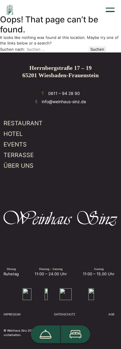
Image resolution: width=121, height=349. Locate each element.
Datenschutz (64, 314)
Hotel (13, 133)
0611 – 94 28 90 (64, 93)
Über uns (18, 165)
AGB (111, 314)
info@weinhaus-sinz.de (64, 101)
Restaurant (23, 123)
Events (15, 144)
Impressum (12, 314)
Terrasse (19, 155)
